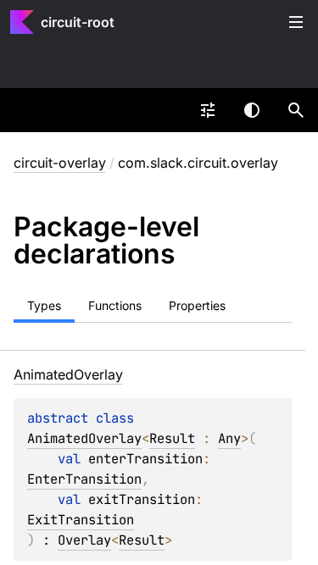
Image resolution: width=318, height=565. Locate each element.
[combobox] (208, 110)
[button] (296, 110)
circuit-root (77, 22)
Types (44, 305)
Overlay (84, 540)
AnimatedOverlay (84, 438)
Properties (197, 305)
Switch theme (252, 110)
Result (172, 438)
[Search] (296, 110)
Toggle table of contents (296, 22)
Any (229, 438)
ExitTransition (80, 520)
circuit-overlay (60, 162)
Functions (115, 305)
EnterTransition (84, 479)
